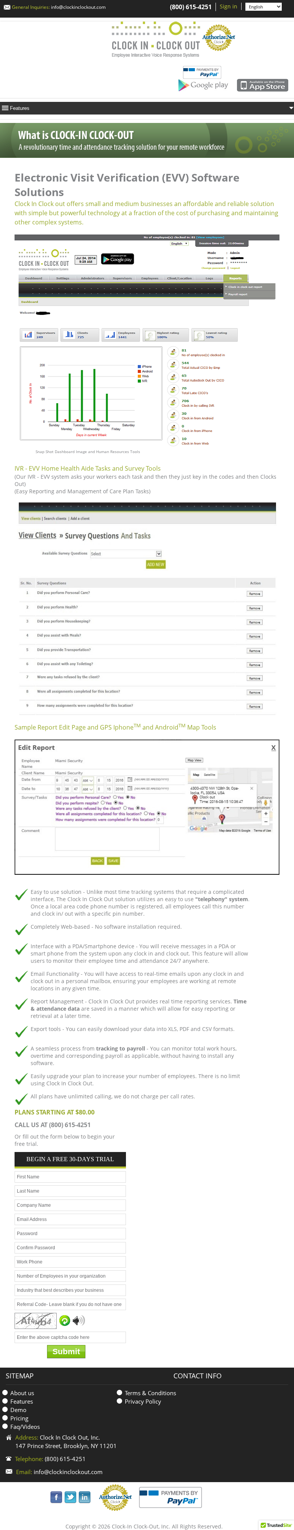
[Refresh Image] (64, 1320)
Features (21, 1401)
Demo (18, 1410)
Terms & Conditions (150, 1393)
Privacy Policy (143, 1401)
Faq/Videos (25, 1426)
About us (22, 1393)
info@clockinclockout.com (78, 7)
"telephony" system (221, 899)
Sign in (228, 6)
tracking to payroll (120, 1048)
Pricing (19, 1418)
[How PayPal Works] (170, 1497)
